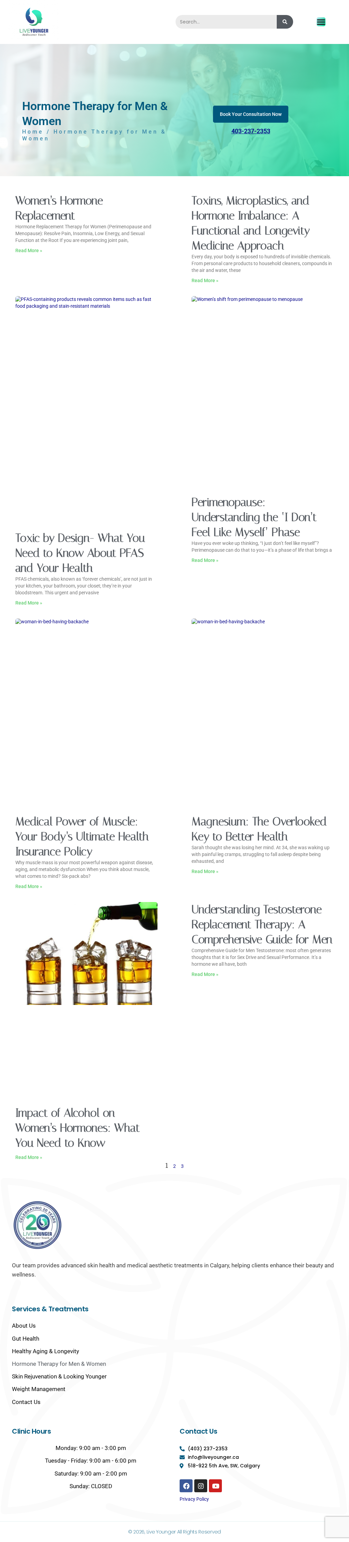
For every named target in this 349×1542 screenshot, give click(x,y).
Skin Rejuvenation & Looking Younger (59, 1376)
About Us (24, 1325)
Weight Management (38, 1389)
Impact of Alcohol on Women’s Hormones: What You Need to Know (77, 1128)
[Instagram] (200, 1485)
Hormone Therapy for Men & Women (59, 1363)
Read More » (28, 250)
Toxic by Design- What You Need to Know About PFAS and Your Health (80, 553)
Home (33, 131)
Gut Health (25, 1338)
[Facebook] (186, 1485)
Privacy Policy (194, 1499)
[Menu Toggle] (321, 21)
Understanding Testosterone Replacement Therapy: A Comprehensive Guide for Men (262, 924)
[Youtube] (215, 1485)
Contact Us (26, 1402)
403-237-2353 (250, 131)
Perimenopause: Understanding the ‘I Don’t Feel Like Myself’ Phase (254, 517)
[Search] (285, 22)
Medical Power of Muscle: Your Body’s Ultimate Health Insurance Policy (82, 836)
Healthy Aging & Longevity (45, 1351)
